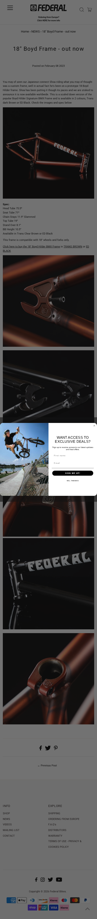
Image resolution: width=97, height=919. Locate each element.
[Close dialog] (94, 425)
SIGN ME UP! (72, 473)
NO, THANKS (73, 480)
